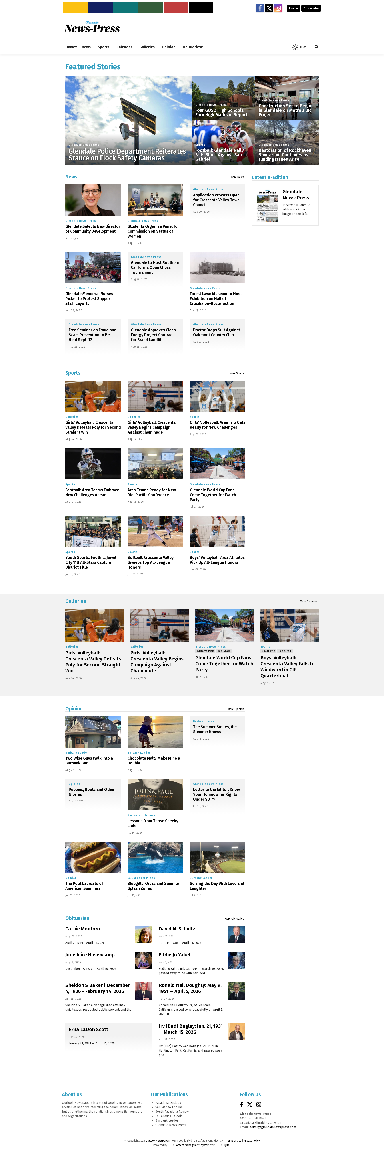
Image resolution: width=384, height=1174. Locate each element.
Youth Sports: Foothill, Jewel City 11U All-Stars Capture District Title (90, 562)
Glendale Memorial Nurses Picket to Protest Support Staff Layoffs (89, 298)
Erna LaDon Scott (88, 1029)
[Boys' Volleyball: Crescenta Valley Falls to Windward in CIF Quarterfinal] (289, 625)
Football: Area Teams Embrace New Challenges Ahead (92, 492)
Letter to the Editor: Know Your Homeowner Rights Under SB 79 (216, 794)
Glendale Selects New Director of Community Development (92, 229)
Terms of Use (233, 1140)
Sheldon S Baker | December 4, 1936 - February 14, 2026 (97, 988)
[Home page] (92, 26)
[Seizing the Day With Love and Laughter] (217, 857)
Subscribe (311, 8)
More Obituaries (234, 918)
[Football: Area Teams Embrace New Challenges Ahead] (93, 463)
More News (237, 177)
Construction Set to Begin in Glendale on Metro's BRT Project (286, 110)
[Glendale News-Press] (267, 211)
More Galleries (308, 601)
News (71, 177)
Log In (293, 8)
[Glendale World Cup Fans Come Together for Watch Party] (217, 463)
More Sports (237, 373)
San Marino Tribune (141, 815)
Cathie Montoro (82, 929)
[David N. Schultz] (236, 934)
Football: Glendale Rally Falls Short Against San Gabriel (219, 155)
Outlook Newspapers (158, 1140)
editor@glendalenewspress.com (273, 1127)
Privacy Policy (252, 1140)
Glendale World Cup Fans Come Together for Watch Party (213, 495)
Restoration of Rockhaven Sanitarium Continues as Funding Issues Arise (285, 155)
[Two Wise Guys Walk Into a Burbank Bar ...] (93, 732)
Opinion (74, 709)
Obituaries (77, 918)
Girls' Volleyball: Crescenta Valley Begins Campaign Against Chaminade (152, 427)
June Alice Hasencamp (90, 955)
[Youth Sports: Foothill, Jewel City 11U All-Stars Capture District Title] (93, 531)
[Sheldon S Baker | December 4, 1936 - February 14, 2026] (143, 991)
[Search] (316, 47)
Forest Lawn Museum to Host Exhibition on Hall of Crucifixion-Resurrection (216, 298)
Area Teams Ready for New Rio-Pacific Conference (152, 492)
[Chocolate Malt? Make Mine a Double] (155, 731)
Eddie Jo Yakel (174, 955)
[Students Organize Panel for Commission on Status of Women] (155, 200)
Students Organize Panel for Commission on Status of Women (153, 231)
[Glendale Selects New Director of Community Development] (93, 200)
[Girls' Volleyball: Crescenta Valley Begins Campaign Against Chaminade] (155, 396)
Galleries (72, 416)
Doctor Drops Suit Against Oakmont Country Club (216, 332)
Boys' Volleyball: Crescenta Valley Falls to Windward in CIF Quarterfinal (287, 667)
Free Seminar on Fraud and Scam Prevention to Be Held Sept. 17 (92, 335)
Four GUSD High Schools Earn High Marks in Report (221, 112)
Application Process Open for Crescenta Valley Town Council (216, 200)
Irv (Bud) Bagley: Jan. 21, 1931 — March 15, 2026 (191, 1029)
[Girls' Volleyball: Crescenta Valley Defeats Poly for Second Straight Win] (93, 396)
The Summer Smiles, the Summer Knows (215, 729)
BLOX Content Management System (188, 1145)
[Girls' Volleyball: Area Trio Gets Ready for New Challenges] (217, 396)
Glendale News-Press (295, 195)
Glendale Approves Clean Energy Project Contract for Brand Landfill (153, 335)
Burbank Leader (76, 752)
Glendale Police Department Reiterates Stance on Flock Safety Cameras (127, 154)
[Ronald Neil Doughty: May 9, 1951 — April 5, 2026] (236, 991)
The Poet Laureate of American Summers (84, 886)
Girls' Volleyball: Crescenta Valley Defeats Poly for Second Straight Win (93, 427)
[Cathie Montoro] (143, 934)
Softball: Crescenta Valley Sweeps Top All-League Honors (151, 562)
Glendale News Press (84, 144)
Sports (200, 144)
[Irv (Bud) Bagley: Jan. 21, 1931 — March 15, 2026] (236, 1031)
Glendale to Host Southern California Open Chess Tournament (155, 267)
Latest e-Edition (270, 177)
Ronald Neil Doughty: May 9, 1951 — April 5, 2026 (190, 988)
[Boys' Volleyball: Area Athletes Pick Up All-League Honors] (217, 531)
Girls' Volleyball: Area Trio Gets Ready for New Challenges (217, 425)
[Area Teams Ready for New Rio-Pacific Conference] (155, 463)
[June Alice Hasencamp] (143, 960)
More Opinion (236, 709)
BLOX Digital (223, 1145)
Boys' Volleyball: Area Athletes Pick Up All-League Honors (217, 560)
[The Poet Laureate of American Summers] (93, 857)
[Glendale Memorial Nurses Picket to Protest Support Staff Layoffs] (93, 267)
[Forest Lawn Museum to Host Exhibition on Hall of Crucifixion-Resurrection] (217, 267)
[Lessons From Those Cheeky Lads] (155, 794)
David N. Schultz (177, 929)
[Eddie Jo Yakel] (236, 960)
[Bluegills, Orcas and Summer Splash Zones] (155, 857)
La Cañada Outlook (141, 878)
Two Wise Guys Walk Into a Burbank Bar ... (89, 761)
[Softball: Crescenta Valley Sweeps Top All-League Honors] (155, 531)
